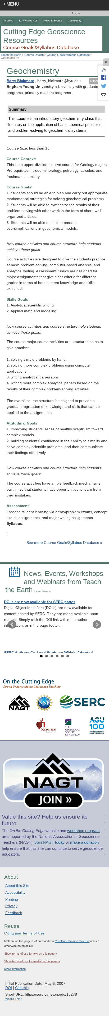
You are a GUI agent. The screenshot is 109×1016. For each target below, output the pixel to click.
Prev (12, 624)
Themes (8, 20)
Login (76, 13)
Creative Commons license (72, 941)
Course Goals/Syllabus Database (68, 54)
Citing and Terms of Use (24, 933)
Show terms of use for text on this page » (30, 953)
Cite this (22, 988)
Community (74, 20)
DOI (8, 988)
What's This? (13, 998)
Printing (11, 899)
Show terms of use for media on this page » (32, 961)
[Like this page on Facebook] (103, 70)
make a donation (84, 842)
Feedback (13, 913)
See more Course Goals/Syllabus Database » (64, 543)
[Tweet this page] (103, 86)
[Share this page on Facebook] (103, 77)
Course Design (34, 54)
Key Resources (28, 20)
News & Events (52, 20)
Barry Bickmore (20, 81)
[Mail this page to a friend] (103, 95)
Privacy (11, 906)
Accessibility (15, 892)
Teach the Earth (11, 54)
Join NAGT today (50, 842)
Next (97, 624)
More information (15, 968)
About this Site (17, 885)
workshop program (83, 831)
